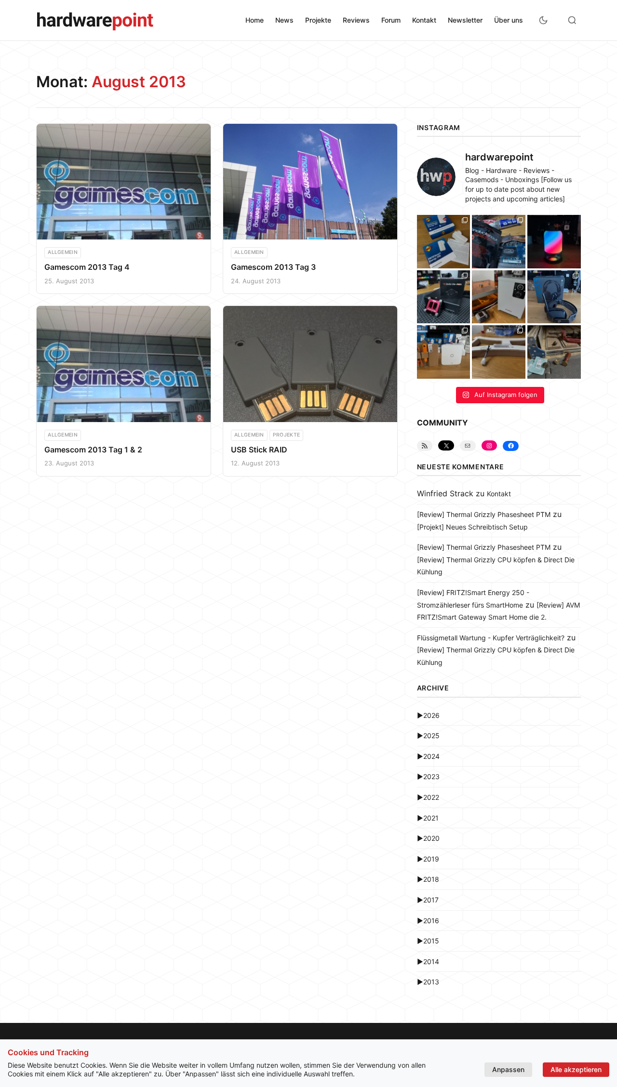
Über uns (508, 20)
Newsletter (465, 20)
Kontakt (424, 20)
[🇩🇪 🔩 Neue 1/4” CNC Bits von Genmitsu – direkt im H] (498, 352)
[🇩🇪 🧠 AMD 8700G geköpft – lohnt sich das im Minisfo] (443, 297)
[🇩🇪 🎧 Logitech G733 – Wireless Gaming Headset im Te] (554, 297)
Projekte (318, 20)
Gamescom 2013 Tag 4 (87, 267)
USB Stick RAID (259, 449)
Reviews (356, 20)
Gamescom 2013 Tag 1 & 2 (93, 449)
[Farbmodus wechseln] (543, 20)
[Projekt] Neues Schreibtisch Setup (472, 527)
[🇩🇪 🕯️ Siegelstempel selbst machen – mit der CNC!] (554, 352)
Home (254, 20)
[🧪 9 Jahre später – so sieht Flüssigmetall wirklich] (498, 241)
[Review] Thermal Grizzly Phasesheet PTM (483, 514)
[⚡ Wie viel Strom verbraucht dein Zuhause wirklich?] (443, 241)
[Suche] (572, 20)
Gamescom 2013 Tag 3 (273, 267)
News (284, 20)
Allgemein (63, 252)
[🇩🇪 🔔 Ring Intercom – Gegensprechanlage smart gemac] (443, 352)
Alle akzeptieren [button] (576, 1069)
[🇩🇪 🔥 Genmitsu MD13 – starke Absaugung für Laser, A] (498, 297)
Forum (391, 20)
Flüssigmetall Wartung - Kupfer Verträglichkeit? (490, 638)
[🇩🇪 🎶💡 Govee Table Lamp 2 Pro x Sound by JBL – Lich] (554, 241)
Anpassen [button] (508, 1069)
